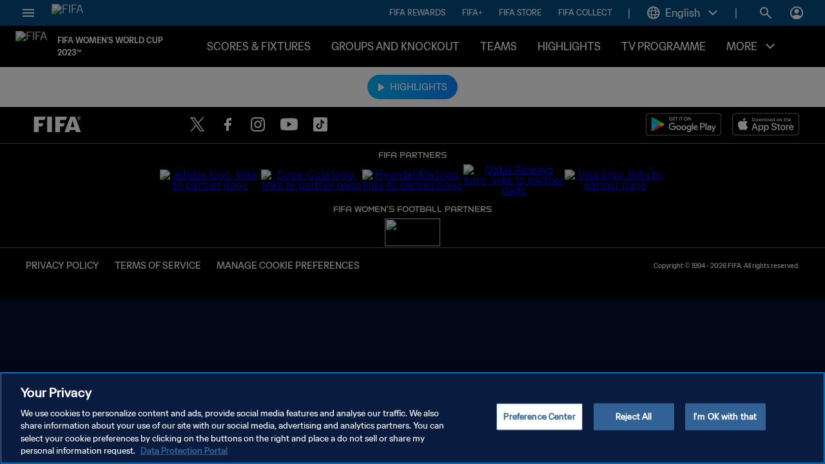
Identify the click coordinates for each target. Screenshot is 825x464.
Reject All (634, 416)
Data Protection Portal (184, 450)
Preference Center (539, 416)
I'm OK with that (725, 416)
